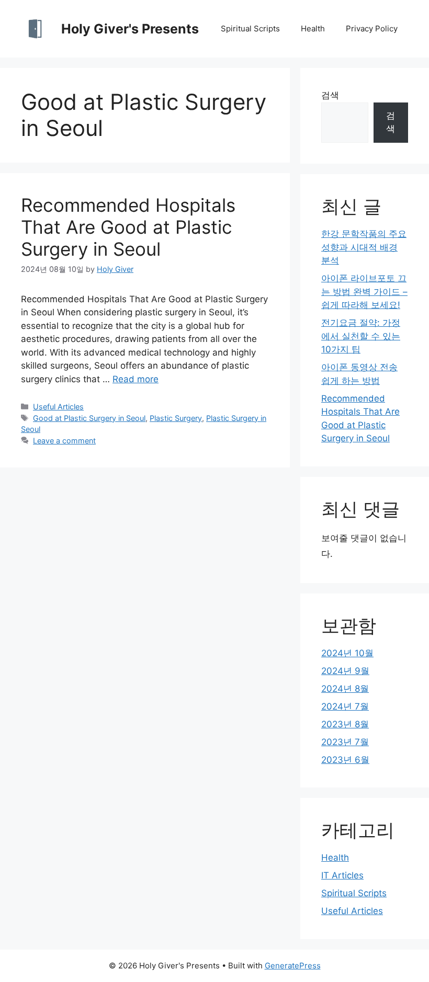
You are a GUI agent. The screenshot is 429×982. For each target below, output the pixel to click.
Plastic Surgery (176, 418)
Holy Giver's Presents (130, 29)
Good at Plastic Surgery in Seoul (89, 418)
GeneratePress (293, 965)
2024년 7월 (345, 706)
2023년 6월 (345, 760)
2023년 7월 (345, 742)
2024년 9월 (345, 671)
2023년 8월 (345, 724)
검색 (330, 95)
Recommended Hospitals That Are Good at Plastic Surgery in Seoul (128, 227)
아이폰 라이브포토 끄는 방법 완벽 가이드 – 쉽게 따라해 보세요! (364, 291)
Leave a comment (64, 440)
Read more (135, 379)
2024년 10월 (347, 653)
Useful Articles (58, 406)
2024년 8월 (345, 688)
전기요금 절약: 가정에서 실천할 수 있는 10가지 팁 (360, 336)
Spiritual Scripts (250, 28)
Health (313, 28)
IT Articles (342, 875)
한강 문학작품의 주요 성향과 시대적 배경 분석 (364, 247)
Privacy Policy (372, 28)
